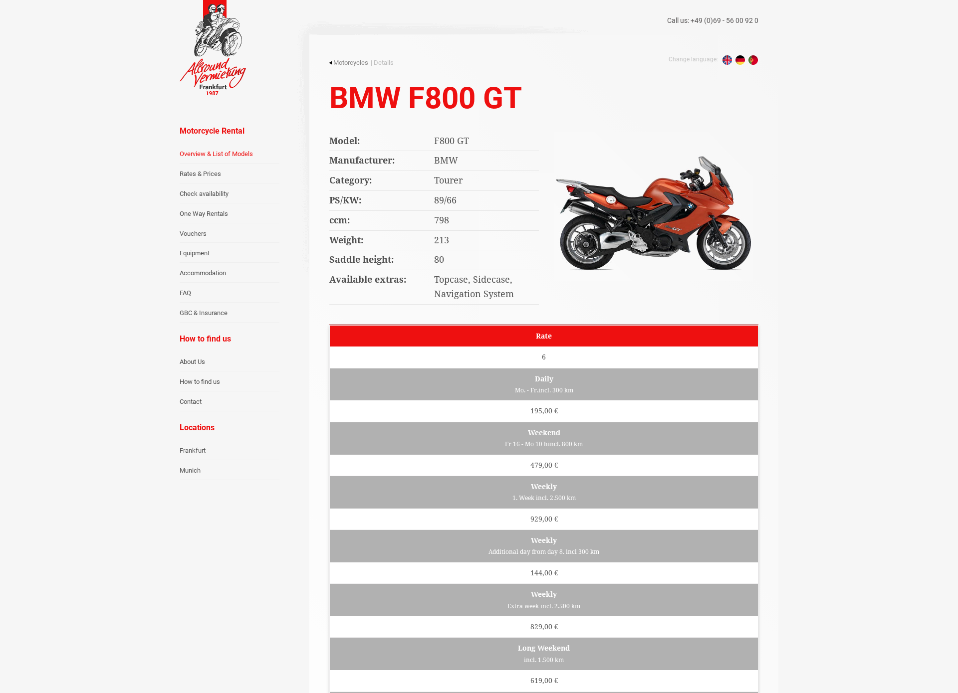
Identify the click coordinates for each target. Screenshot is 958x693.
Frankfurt (193, 450)
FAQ (185, 293)
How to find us (200, 381)
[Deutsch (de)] (740, 60)
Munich (190, 470)
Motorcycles (350, 62)
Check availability (204, 193)
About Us (192, 361)
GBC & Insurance (204, 313)
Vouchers (193, 233)
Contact (191, 401)
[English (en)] (727, 60)
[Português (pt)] (753, 60)
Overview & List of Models (216, 154)
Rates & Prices (200, 173)
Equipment (195, 253)
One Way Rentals (204, 213)
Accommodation (203, 273)
